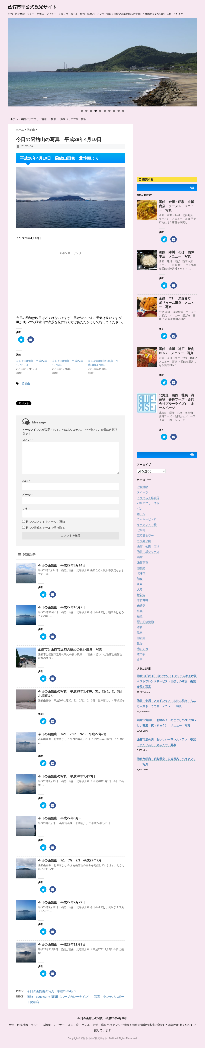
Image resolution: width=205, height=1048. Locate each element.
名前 (26, 481)
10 (123, 111)
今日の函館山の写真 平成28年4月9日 (52, 991)
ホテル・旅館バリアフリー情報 (28, 119)
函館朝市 (142, 562)
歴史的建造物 (145, 621)
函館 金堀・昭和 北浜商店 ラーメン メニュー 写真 (176, 206)
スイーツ (142, 492)
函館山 (26, 383)
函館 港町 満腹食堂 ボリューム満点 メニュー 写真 (176, 303)
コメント (27, 439)
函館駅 (141, 567)
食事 (140, 659)
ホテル (141, 514)
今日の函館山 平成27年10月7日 (61, 607)
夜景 (140, 584)
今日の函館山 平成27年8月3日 (61, 818)
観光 (140, 643)
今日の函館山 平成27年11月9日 (61, 944)
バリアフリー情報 (148, 503)
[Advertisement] (70, 282)
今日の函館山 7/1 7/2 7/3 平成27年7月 (69, 860)
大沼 (140, 589)
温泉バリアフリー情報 (73, 119)
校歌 (53, 119)
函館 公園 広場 (148, 546)
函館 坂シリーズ (148, 551)
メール (27, 494)
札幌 (140, 611)
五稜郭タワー (145, 535)
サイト (26, 508)
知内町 (141, 638)
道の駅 (141, 654)
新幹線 (141, 594)
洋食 (140, 627)
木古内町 (142, 600)
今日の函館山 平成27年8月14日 (61, 565)
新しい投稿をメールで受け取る (45, 527)
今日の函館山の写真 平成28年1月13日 (66, 776)
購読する (147, 179)
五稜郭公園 (144, 540)
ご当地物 (142, 487)
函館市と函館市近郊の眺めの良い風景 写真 (70, 649)
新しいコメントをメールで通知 (45, 521)
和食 (140, 578)
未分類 (141, 605)
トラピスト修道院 (148, 497)
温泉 (140, 632)
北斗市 (141, 573)
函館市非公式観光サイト (32, 6)
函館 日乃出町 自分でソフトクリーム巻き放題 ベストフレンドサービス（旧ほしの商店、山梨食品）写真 (168, 681)
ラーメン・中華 (147, 524)
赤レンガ (142, 648)
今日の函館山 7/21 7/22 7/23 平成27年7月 (72, 734)
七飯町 (141, 530)
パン (140, 508)
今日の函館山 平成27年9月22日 (61, 902)
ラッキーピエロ (147, 519)
